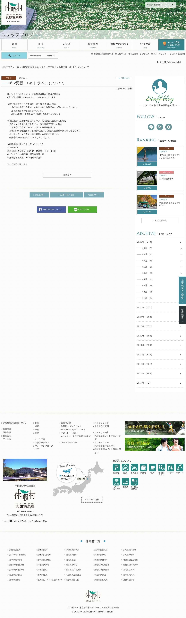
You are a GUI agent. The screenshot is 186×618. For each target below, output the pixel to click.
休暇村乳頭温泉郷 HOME (103, 54)
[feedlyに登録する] (168, 127)
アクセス (145, 54)
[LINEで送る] (151, 127)
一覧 (17, 67)
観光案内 (134, 54)
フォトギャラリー (160, 54)
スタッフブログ (49, 67)
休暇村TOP (6, 67)
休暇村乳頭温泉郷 (30, 67)
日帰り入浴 (121, 54)
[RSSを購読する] (160, 127)
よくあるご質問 (178, 54)
